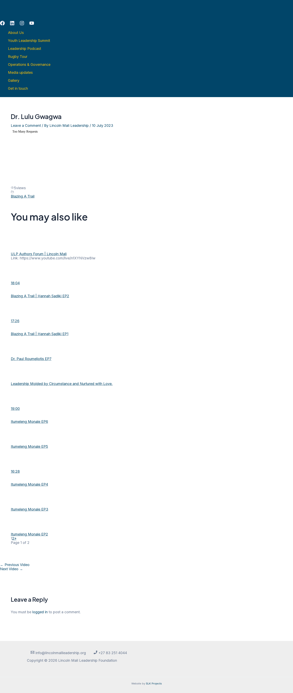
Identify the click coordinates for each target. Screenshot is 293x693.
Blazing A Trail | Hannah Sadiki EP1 (39, 334)
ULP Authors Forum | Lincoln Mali (39, 254)
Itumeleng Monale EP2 (29, 534)
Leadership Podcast (24, 48)
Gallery (13, 80)
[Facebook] (2, 24)
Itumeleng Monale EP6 (29, 421)
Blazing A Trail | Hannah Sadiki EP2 (40, 296)
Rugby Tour (17, 56)
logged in (40, 612)
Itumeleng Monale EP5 (29, 446)
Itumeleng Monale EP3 (29, 509)
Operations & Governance (29, 64)
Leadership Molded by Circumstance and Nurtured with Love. (62, 384)
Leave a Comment (26, 125)
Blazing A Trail (22, 196)
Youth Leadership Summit (29, 40)
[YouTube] (31, 24)
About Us (16, 33)
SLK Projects (154, 683)
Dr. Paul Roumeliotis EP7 (31, 359)
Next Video (11, 569)
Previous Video (14, 565)
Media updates (20, 72)
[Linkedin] (12, 24)
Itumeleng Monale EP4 (29, 484)
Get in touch (18, 88)
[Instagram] (22, 24)
